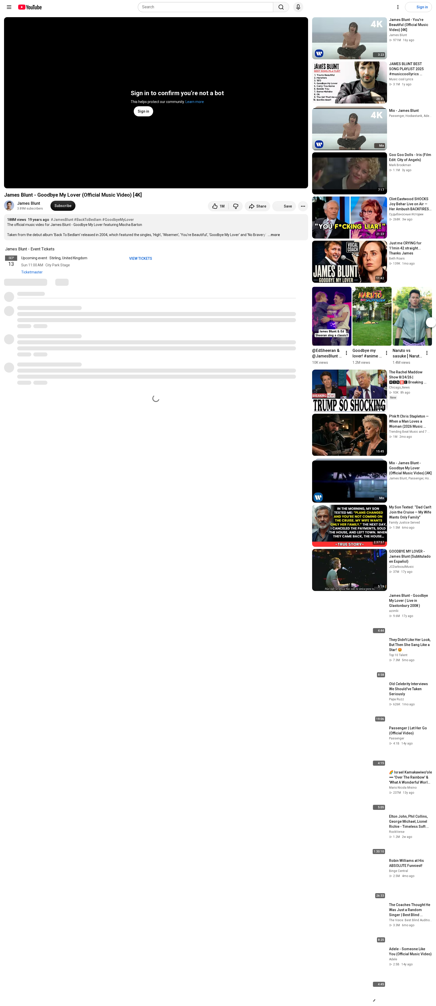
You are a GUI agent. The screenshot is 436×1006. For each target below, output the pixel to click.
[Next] (431, 322)
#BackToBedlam (87, 220)
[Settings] (398, 7)
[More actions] (303, 206)
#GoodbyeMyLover (118, 220)
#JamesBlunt (62, 220)
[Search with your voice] (298, 7)
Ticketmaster (32, 272)
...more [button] (274, 235)
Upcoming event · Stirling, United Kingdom (54, 258)
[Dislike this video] (236, 206)
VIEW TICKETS (141, 258)
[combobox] (207, 7)
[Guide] (9, 7)
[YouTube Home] (29, 7)
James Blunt (28, 203)
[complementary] (57, 249)
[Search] (281, 7)
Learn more (194, 102)
